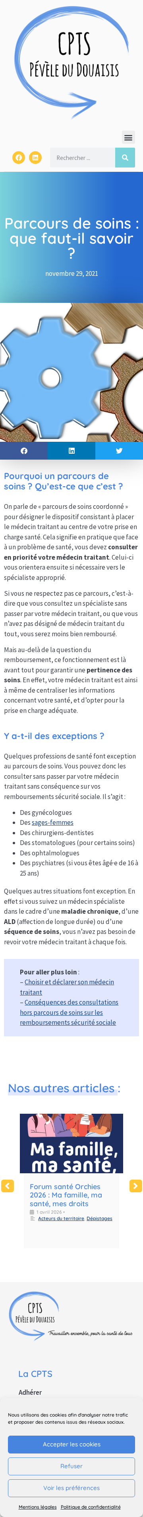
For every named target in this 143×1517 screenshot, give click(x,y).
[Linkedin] (35, 157)
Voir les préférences (71, 1488)
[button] (128, 137)
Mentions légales (38, 1507)
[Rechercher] (125, 157)
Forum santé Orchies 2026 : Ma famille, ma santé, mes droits (66, 1195)
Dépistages (99, 1218)
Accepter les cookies (71, 1444)
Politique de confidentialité (91, 1507)
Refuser (71, 1466)
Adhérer (30, 1392)
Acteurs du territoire (61, 1218)
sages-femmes (52, 822)
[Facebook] (18, 157)
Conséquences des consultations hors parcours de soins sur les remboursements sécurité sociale (69, 1012)
